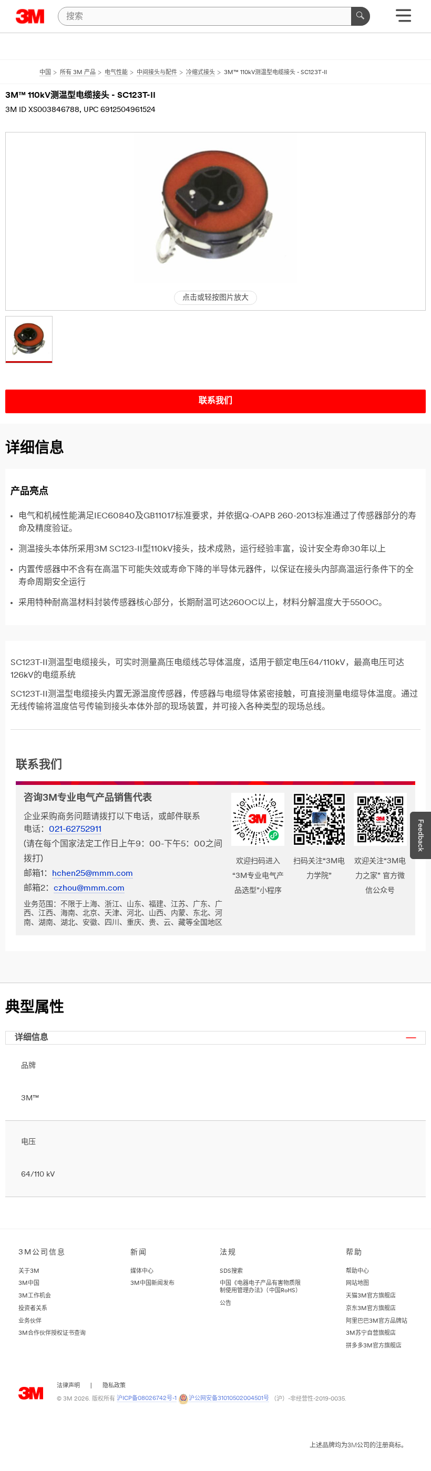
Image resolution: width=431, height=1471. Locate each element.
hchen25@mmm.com (92, 874)
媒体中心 (141, 1271)
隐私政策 (114, 1386)
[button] (29, 339)
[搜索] (360, 16)
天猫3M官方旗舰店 (371, 1296)
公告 (225, 1303)
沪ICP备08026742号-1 (147, 1399)
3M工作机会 (34, 1296)
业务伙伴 (30, 1321)
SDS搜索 (231, 1271)
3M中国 (28, 1283)
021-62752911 (75, 829)
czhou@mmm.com (89, 888)
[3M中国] (30, 16)
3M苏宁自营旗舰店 (371, 1333)
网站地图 (357, 1283)
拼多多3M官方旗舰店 (374, 1346)
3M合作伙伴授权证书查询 (52, 1333)
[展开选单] (403, 19)
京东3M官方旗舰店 (371, 1309)
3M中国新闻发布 (152, 1283)
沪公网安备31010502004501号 (229, 1399)
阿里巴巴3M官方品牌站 (376, 1321)
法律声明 (68, 1386)
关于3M (28, 1271)
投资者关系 (32, 1309)
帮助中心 (357, 1271)
